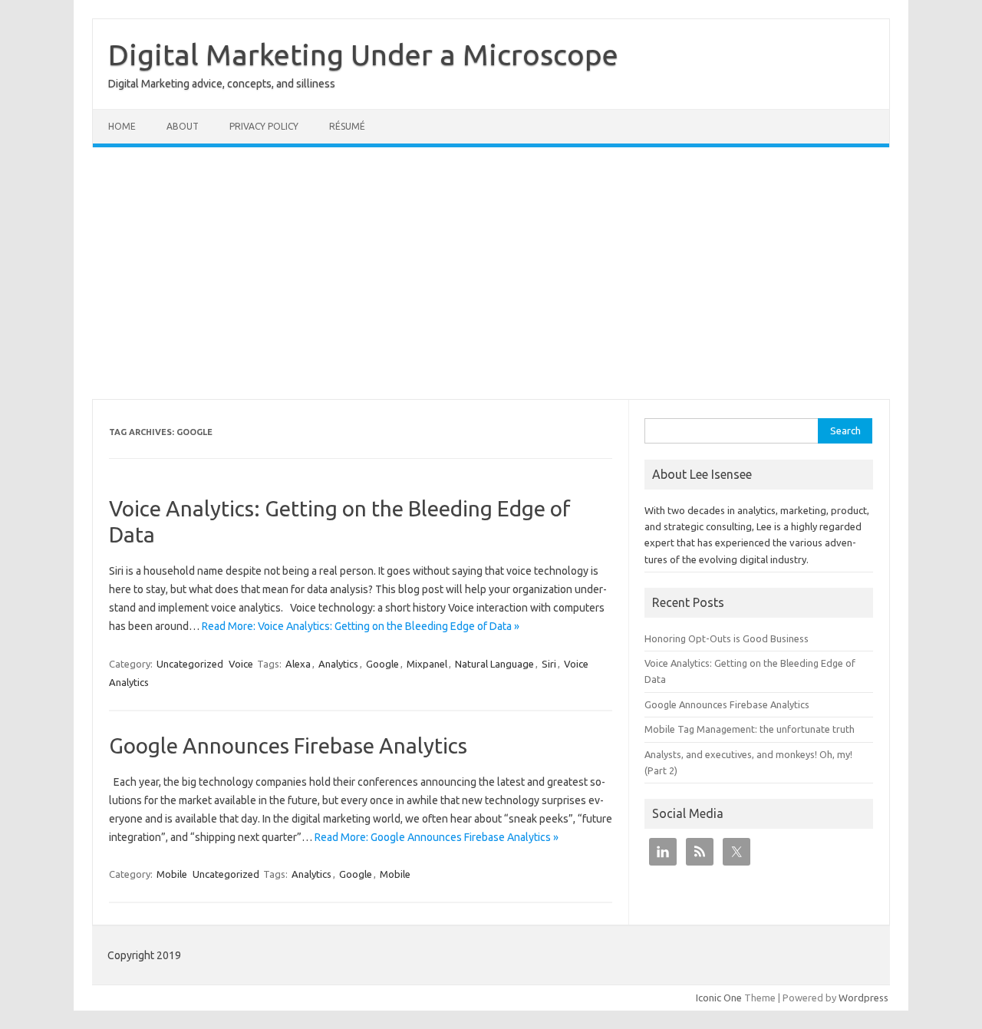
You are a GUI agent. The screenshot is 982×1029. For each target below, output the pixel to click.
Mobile (172, 874)
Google (382, 663)
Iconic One (719, 997)
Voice (241, 663)
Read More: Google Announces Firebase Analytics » (437, 837)
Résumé (347, 126)
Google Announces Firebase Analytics (288, 745)
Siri (549, 663)
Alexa (298, 663)
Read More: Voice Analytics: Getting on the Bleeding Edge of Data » (360, 626)
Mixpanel (427, 663)
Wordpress (863, 997)
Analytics (338, 663)
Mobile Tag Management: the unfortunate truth (749, 729)
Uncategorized (190, 663)
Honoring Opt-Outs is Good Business (726, 638)
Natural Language (494, 663)
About (182, 126)
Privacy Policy (263, 126)
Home (122, 126)
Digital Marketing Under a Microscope (363, 54)
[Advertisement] (491, 273)
